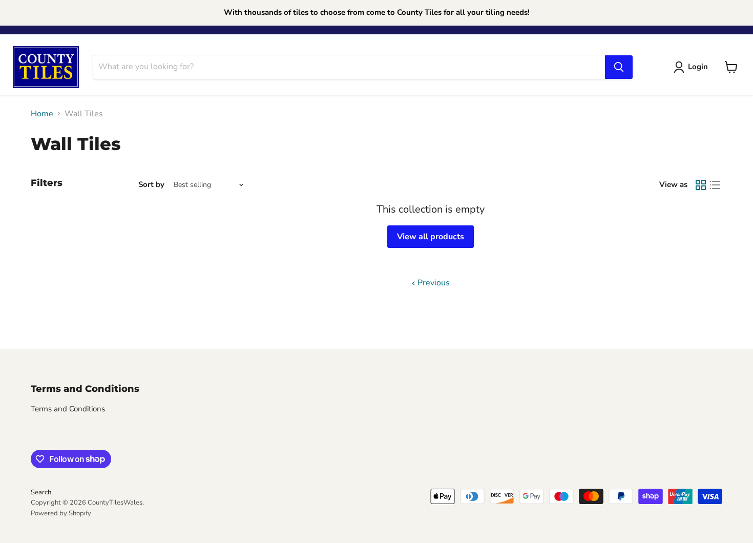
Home (42, 113)
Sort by (151, 184)
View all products (430, 236)
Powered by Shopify (61, 513)
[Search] (619, 67)
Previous (432, 282)
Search (41, 492)
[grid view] (701, 185)
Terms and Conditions (68, 409)
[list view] (715, 185)
